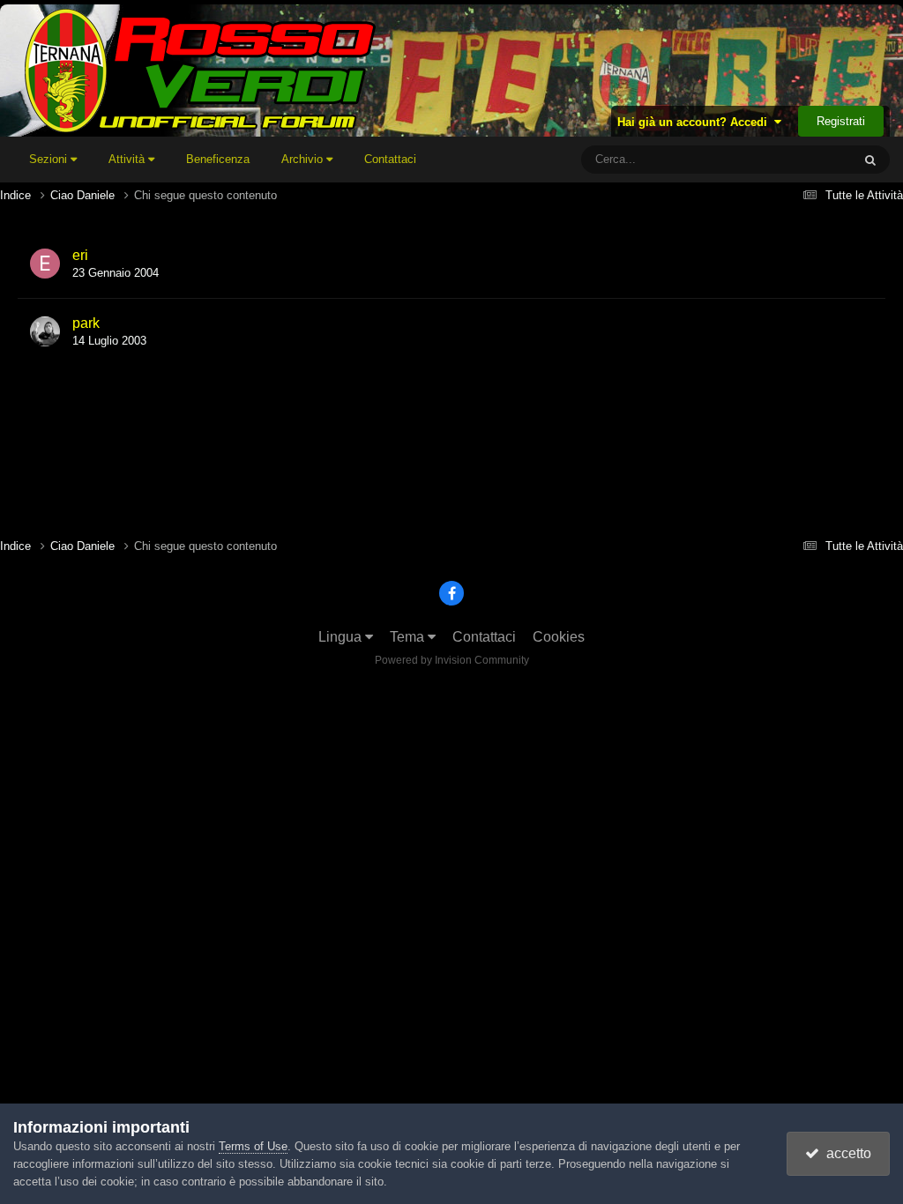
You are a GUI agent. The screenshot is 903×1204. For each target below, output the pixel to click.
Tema (409, 636)
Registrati (841, 121)
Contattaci (390, 159)
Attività (128, 159)
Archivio (303, 159)
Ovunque (805, 159)
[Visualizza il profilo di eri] (45, 264)
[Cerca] (870, 159)
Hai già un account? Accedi (695, 122)
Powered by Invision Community (452, 660)
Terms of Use (253, 1146)
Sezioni (50, 159)
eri (80, 255)
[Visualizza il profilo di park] (45, 331)
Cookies (559, 636)
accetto (845, 1153)
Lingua (341, 636)
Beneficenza (218, 159)
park (86, 323)
